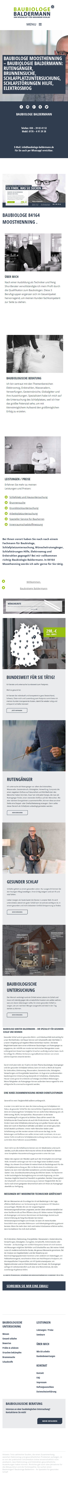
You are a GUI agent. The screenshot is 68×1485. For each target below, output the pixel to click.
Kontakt (41, 1365)
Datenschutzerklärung (46, 1391)
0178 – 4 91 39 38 (37, 131)
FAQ (38, 1377)
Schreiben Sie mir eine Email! (27, 1286)
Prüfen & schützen (10, 1347)
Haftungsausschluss (45, 1386)
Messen (5, 1333)
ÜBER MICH (42, 1344)
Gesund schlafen (9, 1338)
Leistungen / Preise (44, 1329)
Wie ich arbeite (43, 1351)
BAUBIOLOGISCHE (12, 1322)
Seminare (40, 1334)
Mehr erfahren (49, 1421)
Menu (31, 24)
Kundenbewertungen (45, 1356)
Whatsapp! (36, 150)
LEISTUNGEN (43, 1322)
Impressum (41, 1382)
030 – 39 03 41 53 (38, 128)
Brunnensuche (8, 1357)
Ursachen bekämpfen (11, 1352)
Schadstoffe (7, 1361)
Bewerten (6, 1343)
